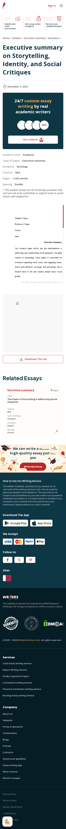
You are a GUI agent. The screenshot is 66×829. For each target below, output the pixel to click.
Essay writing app (12, 765)
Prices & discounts (13, 726)
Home (6, 38)
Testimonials (10, 733)
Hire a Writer (30, 139)
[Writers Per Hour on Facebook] (7, 560)
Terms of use (9, 794)
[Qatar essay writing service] (33, 578)
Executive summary (35, 38)
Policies (7, 746)
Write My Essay (33, 466)
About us (8, 714)
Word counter (10, 771)
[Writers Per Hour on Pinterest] (30, 560)
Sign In (52, 5)
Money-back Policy (12, 807)
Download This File (36, 359)
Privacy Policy (10, 800)
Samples (16, 38)
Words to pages (11, 778)
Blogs (6, 739)
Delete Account (10, 819)
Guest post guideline (14, 758)
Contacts (8, 752)
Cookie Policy (9, 813)
